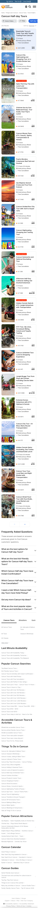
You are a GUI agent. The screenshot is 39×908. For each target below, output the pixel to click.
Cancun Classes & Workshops (10, 754)
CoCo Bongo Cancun (13, 833)
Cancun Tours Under (9, 706)
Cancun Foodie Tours (28, 885)
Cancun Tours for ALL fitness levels (12, 741)
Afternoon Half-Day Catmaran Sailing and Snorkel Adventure (24, 281)
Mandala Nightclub (7, 841)
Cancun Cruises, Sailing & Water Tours (13, 756)
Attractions (23, 620)
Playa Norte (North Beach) (19, 823)
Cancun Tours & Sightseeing (10, 794)
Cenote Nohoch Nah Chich (9, 836)
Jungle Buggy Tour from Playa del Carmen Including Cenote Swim (25, 378)
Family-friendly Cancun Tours (10, 888)
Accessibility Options (11, 904)
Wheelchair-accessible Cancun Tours (12, 727)
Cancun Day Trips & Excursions (10, 762)
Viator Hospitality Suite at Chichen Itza (22, 821)
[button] (18, 550)
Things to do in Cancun (12, 12)
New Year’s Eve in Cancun (9, 857)
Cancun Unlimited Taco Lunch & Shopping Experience (25, 355)
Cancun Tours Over (9, 711)
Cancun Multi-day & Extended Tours (12, 772)
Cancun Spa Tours (7, 791)
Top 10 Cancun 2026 (27, 888)
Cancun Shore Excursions (9, 783)
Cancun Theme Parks (20, 791)
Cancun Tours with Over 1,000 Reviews (13, 698)
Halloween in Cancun (7, 860)
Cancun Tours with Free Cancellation (12, 679)
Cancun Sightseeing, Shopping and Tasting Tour (24, 232)
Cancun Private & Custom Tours (11, 778)
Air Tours (4, 633)
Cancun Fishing (26, 762)
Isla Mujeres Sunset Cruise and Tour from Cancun (24, 185)
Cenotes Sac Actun (21, 841)
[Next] (25, 524)
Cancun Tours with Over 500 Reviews (13, 695)
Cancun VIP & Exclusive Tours (10, 799)
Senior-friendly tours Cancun (10, 873)
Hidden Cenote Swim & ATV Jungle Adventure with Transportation (24, 305)
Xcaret (3, 833)
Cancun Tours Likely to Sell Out (11, 714)
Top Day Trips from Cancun (9, 880)
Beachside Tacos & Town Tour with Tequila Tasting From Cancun (25, 33)
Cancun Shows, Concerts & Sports (12, 786)
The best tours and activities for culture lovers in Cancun (16, 876)
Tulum (21, 836)
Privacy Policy (10, 906)
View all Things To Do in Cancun (11, 810)
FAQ (18, 900)
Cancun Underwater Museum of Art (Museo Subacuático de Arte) (14, 827)
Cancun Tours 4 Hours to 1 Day (11, 687)
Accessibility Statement (27, 904)
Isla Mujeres (5, 821)
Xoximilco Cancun (27, 831)
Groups (23, 898)
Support (7, 900)
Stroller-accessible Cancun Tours (11, 733)
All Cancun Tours (6, 627)
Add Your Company (27, 900)
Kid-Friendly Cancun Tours (9, 671)
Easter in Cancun (6, 862)
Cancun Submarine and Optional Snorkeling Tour (25, 259)
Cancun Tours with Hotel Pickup (11, 676)
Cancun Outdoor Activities (9, 775)
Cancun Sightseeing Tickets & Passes (12, 789)
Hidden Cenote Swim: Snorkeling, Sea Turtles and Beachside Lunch (25, 449)
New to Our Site (27, 714)
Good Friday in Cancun (8, 852)
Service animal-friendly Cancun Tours (13, 730)
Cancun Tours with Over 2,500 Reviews (13, 701)
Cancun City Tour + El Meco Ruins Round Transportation (24, 426)
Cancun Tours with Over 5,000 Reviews (13, 703)
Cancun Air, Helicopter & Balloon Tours (13, 751)
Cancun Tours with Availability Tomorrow (13, 655)
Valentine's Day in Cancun (21, 862)
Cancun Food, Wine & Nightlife (10, 764)
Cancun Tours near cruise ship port (12, 738)
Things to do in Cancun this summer (12, 883)
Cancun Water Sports (7, 805)
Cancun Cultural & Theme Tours (11, 759)
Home (3, 12)
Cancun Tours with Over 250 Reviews (13, 692)
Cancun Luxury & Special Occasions (12, 770)
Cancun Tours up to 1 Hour (9, 684)
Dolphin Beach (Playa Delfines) (10, 831)
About (13, 900)
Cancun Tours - (26, 706)
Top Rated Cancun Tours (9, 668)
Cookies (29, 906)
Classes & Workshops (26, 633)
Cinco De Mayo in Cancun (24, 860)
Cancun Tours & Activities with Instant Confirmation (17, 674)
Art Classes (4, 638)
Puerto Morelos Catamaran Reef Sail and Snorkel (25, 161)
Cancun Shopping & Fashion (10, 781)
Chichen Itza (5, 823)
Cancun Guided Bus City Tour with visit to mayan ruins (25, 209)
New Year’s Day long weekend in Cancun (13, 854)
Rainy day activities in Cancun (10, 885)
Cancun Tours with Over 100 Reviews (12, 690)
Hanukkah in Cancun (25, 857)
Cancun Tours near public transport (12, 735)
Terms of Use (21, 906)
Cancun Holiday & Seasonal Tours (11, 767)
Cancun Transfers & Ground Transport (13, 797)
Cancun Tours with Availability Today (12, 653)
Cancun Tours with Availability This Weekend (15, 658)
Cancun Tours (22, 12)
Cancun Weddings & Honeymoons (11, 808)
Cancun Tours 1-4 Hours (26, 684)
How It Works (16, 898)
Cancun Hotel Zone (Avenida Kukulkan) (13, 839)
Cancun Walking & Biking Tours (10, 802)
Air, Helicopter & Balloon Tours (27, 628)
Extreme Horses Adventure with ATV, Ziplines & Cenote (24, 402)
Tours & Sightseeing (33, 12)
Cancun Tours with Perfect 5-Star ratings (14, 682)
